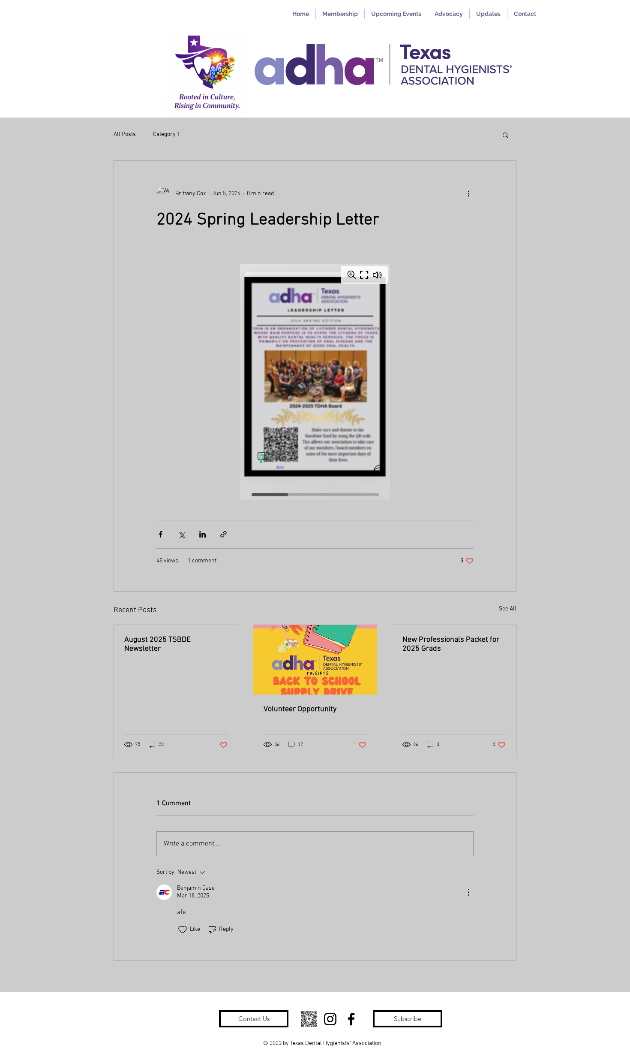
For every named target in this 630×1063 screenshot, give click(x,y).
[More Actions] (468, 892)
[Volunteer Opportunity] (315, 660)
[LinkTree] (309, 1019)
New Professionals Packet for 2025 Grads (450, 644)
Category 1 (166, 134)
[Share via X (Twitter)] (181, 534)
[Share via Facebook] (160, 534)
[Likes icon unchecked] (182, 929)
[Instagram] (330, 1019)
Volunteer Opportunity (300, 709)
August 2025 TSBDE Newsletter (157, 644)
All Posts (125, 134)
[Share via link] (223, 534)
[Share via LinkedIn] (202, 534)
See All (507, 609)
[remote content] (315, 382)
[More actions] (468, 193)
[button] (505, 134)
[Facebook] (351, 1019)
